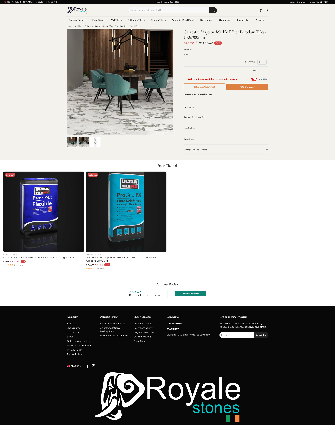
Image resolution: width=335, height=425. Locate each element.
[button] (172, 10)
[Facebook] (88, 366)
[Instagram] (93, 366)
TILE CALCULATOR (204, 87)
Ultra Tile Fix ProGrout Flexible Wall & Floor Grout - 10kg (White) (38, 257)
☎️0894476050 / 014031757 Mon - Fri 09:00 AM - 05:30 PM (30, 2)
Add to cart (247, 87)
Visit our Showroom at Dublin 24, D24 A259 (309, 2)
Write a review (190, 293)
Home (70, 26)
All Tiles (78, 26)
